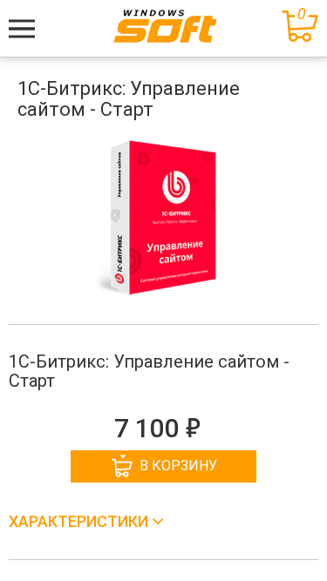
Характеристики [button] (80, 521)
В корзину (178, 465)
